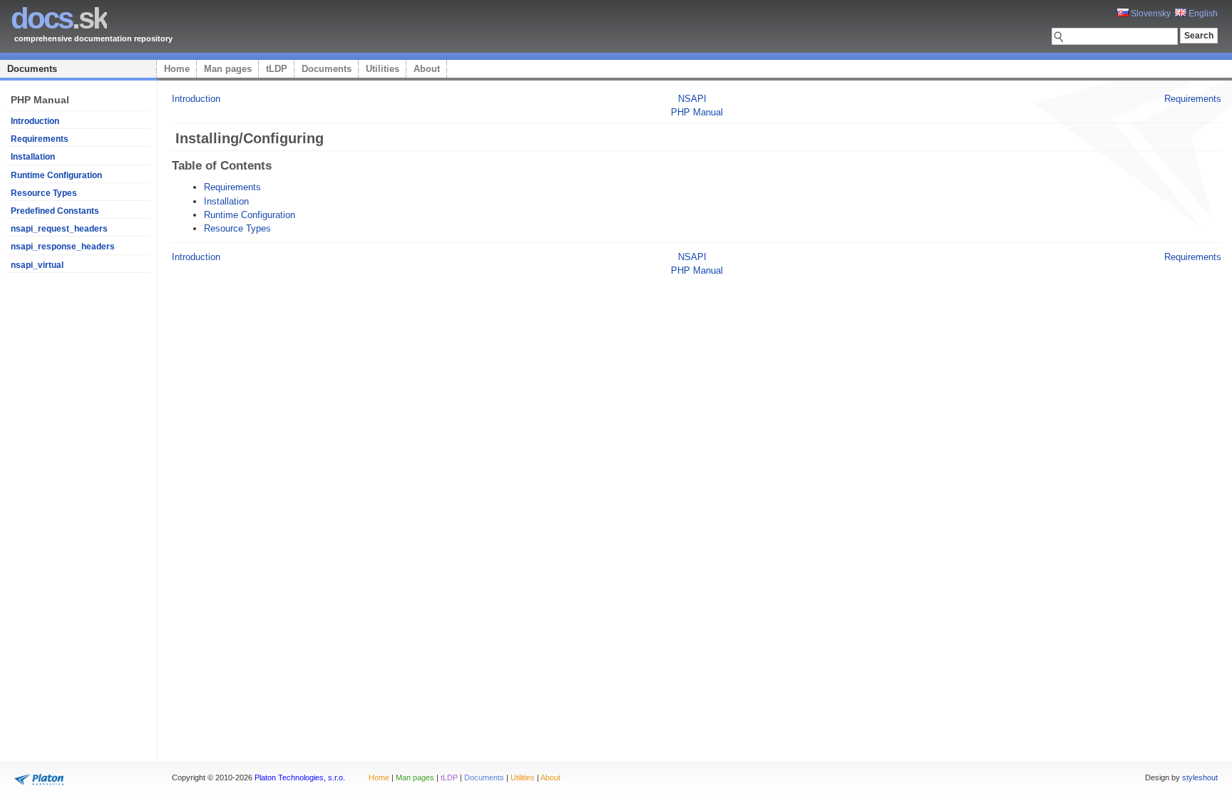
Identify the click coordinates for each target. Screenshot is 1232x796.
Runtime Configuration (56, 175)
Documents (32, 68)
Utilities (382, 68)
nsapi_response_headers (63, 246)
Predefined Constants (55, 211)
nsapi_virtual (37, 265)
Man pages (228, 68)
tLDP (276, 68)
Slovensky (1150, 14)
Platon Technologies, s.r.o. (300, 777)
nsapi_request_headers (59, 228)
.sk (59, 18)
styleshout (1200, 777)
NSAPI (692, 98)
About (427, 68)
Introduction (35, 121)
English (1202, 14)
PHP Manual (697, 112)
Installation (33, 157)
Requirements (39, 139)
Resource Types (44, 193)
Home (177, 68)
